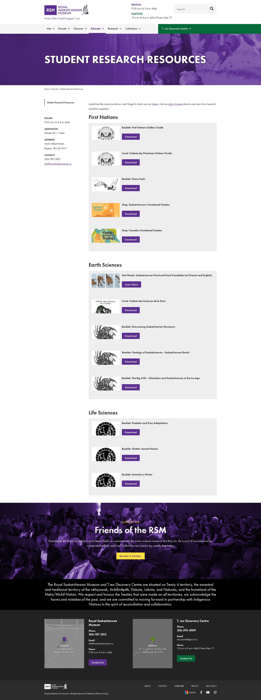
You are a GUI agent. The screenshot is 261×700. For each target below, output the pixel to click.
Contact (162, 686)
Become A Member (130, 556)
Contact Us (98, 662)
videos (155, 104)
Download (131, 136)
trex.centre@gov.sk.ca (187, 639)
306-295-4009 (186, 630)
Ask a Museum (176, 104)
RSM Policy (211, 686)
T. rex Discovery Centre (175, 28)
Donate (62, 28)
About (147, 686)
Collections (131, 28)
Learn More (131, 284)
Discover (78, 28)
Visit (49, 28)
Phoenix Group (102, 693)
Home (46, 89)
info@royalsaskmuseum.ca (57, 163)
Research (113, 28)
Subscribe (179, 686)
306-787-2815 (52, 159)
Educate (95, 28)
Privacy (195, 686)
